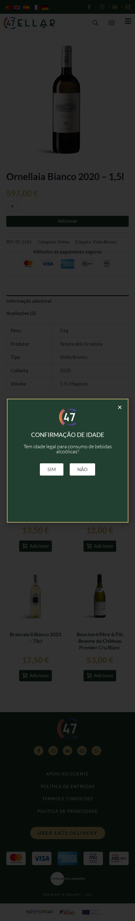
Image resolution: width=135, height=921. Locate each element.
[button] (119, 407)
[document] (67, 460)
